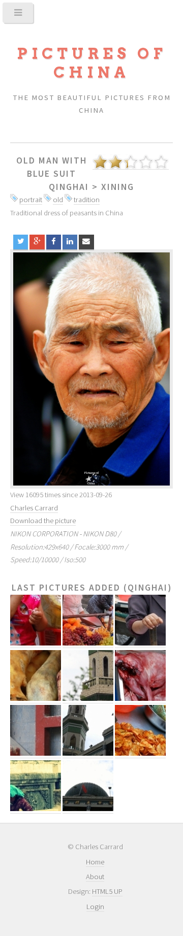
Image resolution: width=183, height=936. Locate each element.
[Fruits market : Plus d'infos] (88, 643)
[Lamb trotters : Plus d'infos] (35, 698)
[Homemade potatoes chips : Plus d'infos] (140, 753)
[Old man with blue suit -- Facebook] (53, 242)
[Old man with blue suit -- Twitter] (20, 242)
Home (95, 861)
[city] (91, 369)
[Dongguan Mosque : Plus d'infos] (88, 753)
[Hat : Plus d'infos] (35, 753)
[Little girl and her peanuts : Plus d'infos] (35, 643)
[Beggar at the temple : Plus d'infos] (35, 809)
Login (95, 906)
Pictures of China (91, 63)
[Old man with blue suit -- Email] (86, 242)
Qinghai (69, 186)
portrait (30, 199)
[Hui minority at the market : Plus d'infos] (140, 643)
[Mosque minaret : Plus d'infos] (88, 698)
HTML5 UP (107, 891)
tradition (87, 199)
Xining (117, 186)
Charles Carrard (34, 507)
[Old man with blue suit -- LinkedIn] (70, 242)
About (95, 876)
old (58, 199)
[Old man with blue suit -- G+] (36, 242)
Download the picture (43, 520)
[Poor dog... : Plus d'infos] (140, 698)
